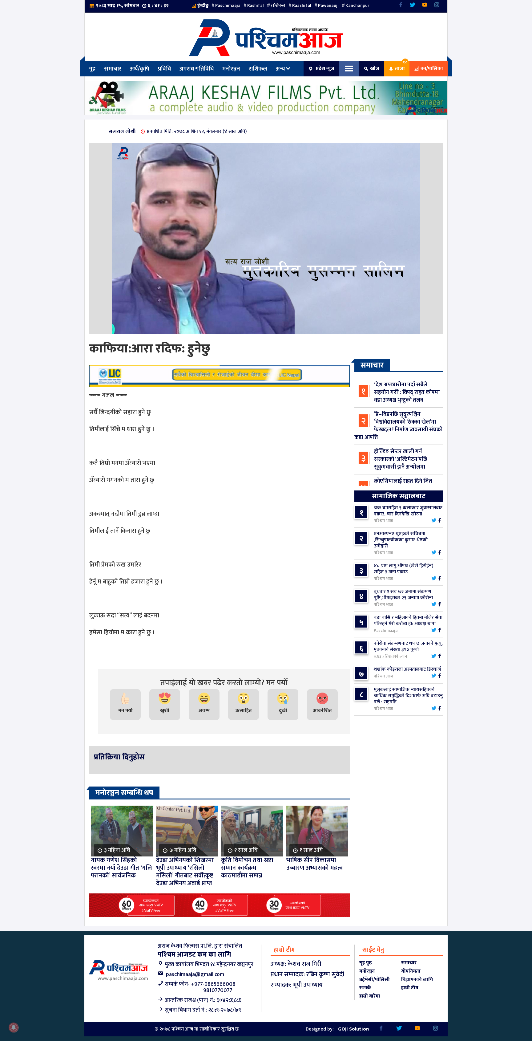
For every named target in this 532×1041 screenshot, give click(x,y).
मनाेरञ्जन (231, 69)
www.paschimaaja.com (123, 978)
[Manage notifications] (13, 1027)
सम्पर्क (365, 988)
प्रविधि (164, 69)
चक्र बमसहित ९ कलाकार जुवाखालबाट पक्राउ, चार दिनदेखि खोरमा (408, 511)
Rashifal (255, 5)
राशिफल (278, 5)
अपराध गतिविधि (196, 69)
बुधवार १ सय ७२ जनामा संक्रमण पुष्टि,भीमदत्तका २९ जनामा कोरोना (403, 595)
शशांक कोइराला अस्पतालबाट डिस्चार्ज (407, 669)
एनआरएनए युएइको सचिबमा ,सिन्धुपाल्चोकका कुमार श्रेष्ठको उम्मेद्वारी (401, 540)
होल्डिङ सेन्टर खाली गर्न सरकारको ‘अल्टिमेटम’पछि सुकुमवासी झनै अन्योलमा (400, 459)
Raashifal (301, 5)
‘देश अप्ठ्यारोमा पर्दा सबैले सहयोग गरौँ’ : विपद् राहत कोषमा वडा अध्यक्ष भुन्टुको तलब (407, 392)
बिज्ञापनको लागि (417, 979)
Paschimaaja (227, 5)
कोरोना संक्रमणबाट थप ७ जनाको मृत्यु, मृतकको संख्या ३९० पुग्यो (408, 646)
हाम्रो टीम (409, 988)
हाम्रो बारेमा (369, 996)
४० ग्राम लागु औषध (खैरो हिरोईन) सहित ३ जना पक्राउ (403, 569)
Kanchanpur (357, 5)
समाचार (112, 69)
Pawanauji (328, 5)
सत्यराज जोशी (122, 131)
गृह (92, 69)
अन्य (280, 69)
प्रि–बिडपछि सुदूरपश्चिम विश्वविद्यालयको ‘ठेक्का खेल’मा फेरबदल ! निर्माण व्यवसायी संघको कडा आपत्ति (398, 426)
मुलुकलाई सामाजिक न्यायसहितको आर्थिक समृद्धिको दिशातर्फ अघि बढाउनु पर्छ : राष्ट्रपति (408, 695)
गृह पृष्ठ (365, 963)
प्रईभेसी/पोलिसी (374, 979)
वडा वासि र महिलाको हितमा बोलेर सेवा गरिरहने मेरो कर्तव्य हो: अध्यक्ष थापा (408, 620)
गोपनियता (411, 971)
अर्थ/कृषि (139, 69)
